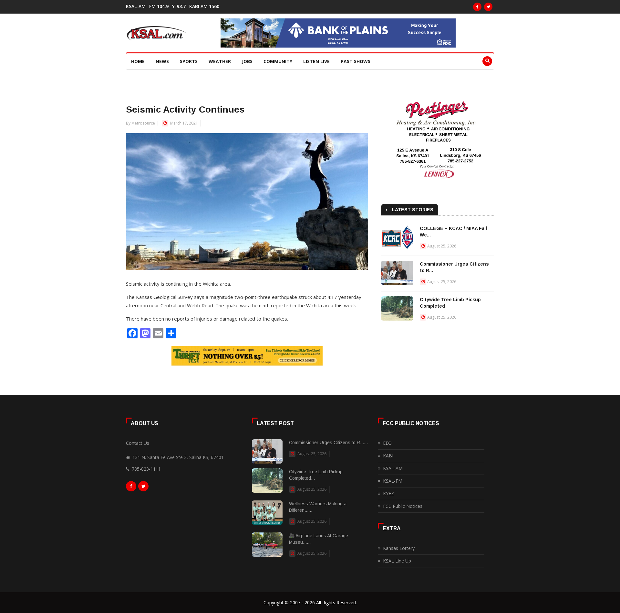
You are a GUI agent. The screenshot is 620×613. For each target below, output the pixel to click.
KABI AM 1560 (204, 6)
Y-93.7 (179, 6)
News (162, 61)
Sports (189, 61)
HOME (138, 61)
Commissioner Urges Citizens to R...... (328, 442)
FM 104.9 (159, 6)
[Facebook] (477, 7)
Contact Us (137, 443)
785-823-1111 (146, 469)
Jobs (247, 61)
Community (278, 61)
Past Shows (355, 61)
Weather (220, 61)
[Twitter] (488, 7)
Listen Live (316, 61)
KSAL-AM (136, 6)
